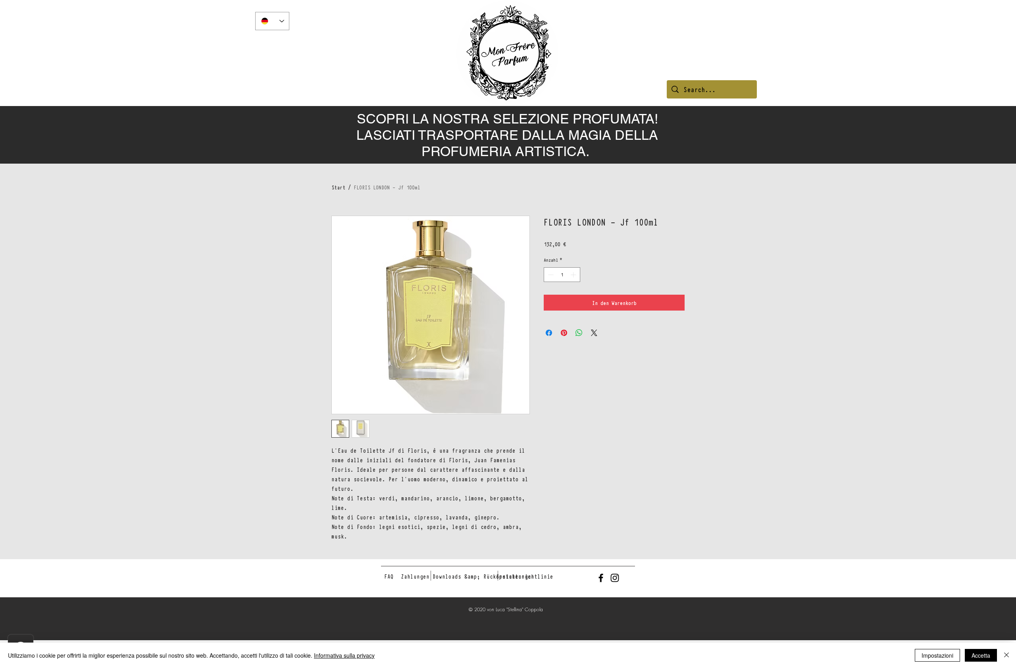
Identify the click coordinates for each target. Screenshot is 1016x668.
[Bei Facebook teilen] (549, 333)
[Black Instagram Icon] (614, 577)
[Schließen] (1006, 655)
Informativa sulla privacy (344, 655)
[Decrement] (550, 275)
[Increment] (574, 275)
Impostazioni (937, 655)
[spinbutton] (562, 275)
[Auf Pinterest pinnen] (564, 333)
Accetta (981, 655)
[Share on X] (594, 333)
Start (338, 187)
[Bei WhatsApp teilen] (579, 333)
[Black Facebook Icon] (600, 577)
